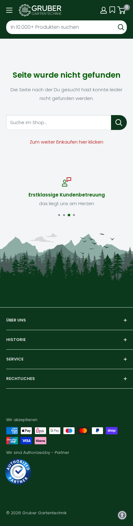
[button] (122, 515)
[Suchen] (121, 27)
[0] (122, 10)
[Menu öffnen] (9, 10)
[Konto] (104, 10)
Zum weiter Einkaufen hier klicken (66, 142)
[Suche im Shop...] (119, 122)
